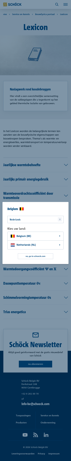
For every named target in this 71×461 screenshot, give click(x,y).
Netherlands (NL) (26, 244)
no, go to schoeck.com (35, 256)
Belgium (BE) (24, 236)
